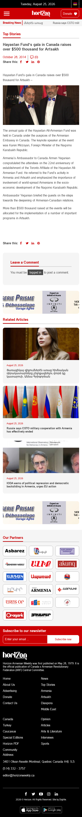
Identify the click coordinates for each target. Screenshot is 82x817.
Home (6, 678)
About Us (9, 684)
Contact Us (10, 703)
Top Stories (48, 684)
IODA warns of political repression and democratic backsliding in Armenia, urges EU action (38, 485)
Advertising (10, 690)
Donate (68, 13)
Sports (45, 743)
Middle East (48, 709)
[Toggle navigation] (6, 13)
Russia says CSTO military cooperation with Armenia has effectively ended (39, 430)
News (44, 678)
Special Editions (13, 737)
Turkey (7, 725)
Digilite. (63, 799)
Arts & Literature (51, 731)
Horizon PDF (11, 743)
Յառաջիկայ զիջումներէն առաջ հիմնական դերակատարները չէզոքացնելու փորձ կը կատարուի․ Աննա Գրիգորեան (37, 373)
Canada (8, 719)
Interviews (47, 737)
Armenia (46, 690)
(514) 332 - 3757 (14, 768)
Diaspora (47, 703)
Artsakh (46, 697)
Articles (45, 725)
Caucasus (9, 731)
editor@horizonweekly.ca (19, 775)
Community (10, 749)
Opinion (45, 719)
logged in (35, 272)
